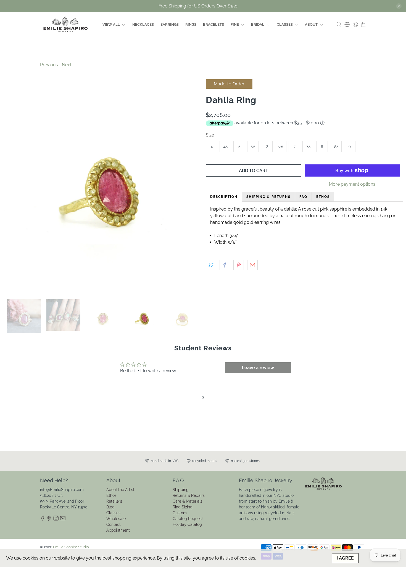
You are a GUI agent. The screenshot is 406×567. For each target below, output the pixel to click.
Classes (285, 24)
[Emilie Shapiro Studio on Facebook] (42, 519)
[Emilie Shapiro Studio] (65, 24)
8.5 (336, 146)
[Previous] (12, 186)
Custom (180, 513)
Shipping (181, 489)
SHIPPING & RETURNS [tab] (268, 197)
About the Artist (120, 489)
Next (66, 64)
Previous (49, 64)
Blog (110, 507)
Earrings (169, 24)
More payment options (352, 184)
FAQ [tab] (303, 197)
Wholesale (116, 518)
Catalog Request (188, 518)
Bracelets (213, 24)
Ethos (111, 495)
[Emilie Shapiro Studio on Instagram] (56, 519)
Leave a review (258, 367)
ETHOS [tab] (323, 197)
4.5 (225, 146)
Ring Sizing (183, 507)
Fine (235, 24)
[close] (399, 6)
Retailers (114, 501)
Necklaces (143, 24)
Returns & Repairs (189, 495)
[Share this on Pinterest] (238, 265)
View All (111, 24)
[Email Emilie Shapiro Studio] (62, 519)
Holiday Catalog (187, 524)
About (311, 24)
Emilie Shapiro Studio (71, 547)
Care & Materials (187, 501)
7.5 (308, 146)
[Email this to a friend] (252, 265)
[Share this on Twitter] (211, 265)
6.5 (280, 146)
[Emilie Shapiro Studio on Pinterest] (49, 519)
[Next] (191, 186)
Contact (113, 524)
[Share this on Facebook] (225, 265)
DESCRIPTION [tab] (224, 197)
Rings (190, 24)
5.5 (253, 146)
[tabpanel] (304, 225)
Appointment (118, 530)
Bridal (257, 24)
